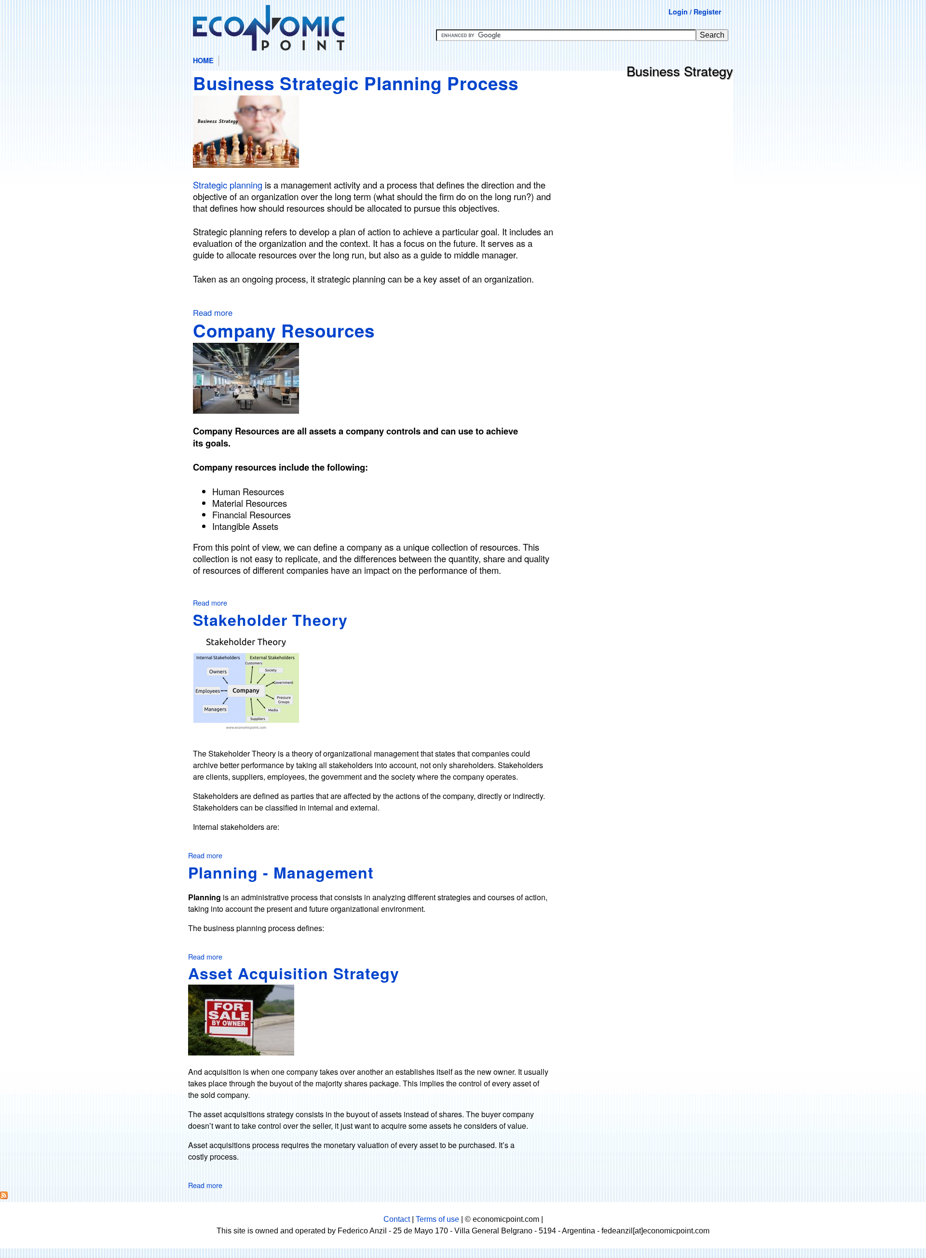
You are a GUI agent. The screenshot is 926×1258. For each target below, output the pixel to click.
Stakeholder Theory (270, 620)
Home (203, 60)
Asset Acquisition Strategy (293, 973)
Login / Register (695, 11)
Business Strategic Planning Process (355, 82)
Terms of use (437, 1219)
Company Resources (284, 330)
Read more (212, 312)
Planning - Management (281, 872)
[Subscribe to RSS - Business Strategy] (4, 1196)
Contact (396, 1219)
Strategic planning (227, 184)
